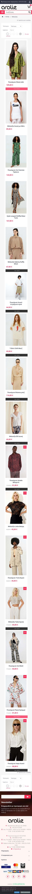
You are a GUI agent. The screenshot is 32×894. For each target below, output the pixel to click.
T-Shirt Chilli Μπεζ (16, 348)
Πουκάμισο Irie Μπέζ (16, 666)
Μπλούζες (15, 17)
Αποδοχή (17, 892)
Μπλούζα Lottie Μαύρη (16, 526)
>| (23, 34)
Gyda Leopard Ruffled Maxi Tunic (16, 217)
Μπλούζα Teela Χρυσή (16, 622)
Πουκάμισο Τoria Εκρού (16, 578)
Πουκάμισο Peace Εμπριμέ (16, 710)
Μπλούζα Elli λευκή (16, 436)
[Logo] (9, 7)
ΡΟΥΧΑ (7, 17)
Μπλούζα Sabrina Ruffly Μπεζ (16, 263)
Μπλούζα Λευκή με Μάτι (16, 126)
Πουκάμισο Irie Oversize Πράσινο (16, 171)
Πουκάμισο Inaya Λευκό (16, 763)
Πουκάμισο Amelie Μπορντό (16, 481)
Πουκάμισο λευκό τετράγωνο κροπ (16, 303)
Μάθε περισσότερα (25, 892)
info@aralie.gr (17, 849)
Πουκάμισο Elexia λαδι (16, 82)
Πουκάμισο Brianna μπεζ (16, 392)
